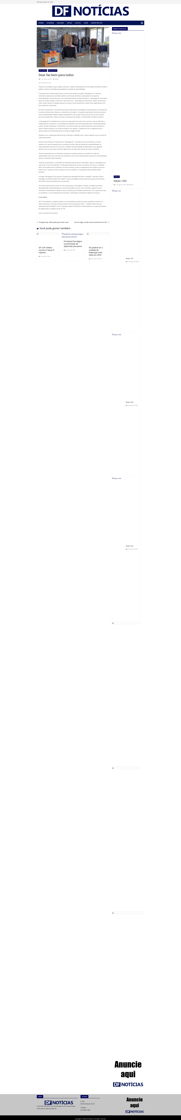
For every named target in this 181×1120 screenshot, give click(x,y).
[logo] (57, 1101)
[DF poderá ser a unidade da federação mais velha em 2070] (98, 234)
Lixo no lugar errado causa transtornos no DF (90, 222)
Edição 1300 (129, 402)
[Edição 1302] (128, 103)
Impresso (116, 176)
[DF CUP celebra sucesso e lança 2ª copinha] (48, 234)
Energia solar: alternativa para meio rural (53, 222)
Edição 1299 (129, 546)
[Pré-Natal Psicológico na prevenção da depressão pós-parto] (73, 234)
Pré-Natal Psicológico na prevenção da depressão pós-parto (73, 244)
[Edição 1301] (118, 261)
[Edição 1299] (118, 548)
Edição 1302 (120, 180)
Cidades (41, 23)
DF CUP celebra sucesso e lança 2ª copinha (46, 250)
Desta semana (42, 70)
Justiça (69, 23)
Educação (60, 23)
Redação (56, 79)
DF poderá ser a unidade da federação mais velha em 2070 (96, 251)
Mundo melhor (96, 23)
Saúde (86, 23)
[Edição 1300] (118, 404)
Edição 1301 (129, 258)
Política (78, 23)
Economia (50, 23)
